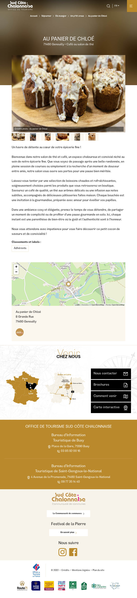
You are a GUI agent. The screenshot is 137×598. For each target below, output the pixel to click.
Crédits (65, 570)
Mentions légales (81, 570)
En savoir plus (67, 532)
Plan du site (98, 570)
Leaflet (77, 305)
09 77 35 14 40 (70, 481)
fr (115, 6)
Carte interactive (107, 407)
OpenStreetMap (97, 305)
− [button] (16, 272)
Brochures (101, 385)
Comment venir (105, 396)
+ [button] (16, 267)
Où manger (60, 16)
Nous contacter (105, 373)
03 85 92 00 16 (70, 451)
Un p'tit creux (77, 16)
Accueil (33, 16)
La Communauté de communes (67, 514)
